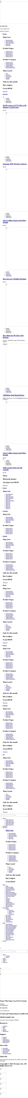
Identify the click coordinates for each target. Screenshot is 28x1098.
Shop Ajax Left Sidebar (11, 893)
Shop (4, 884)
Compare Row (9, 902)
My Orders (8, 916)
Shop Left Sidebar (10, 888)
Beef (4, 958)
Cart (7, 897)
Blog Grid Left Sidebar (11, 926)
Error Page (8, 938)
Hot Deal (5, 827)
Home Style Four (10, 823)
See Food (5, 962)
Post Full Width (9, 932)
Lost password (9, 921)
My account (5, 907)
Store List (11, 910)
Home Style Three (10, 822)
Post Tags (8, 935)
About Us (5, 826)
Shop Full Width (9, 887)
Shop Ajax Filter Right (11, 894)
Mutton (4, 959)
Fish (4, 961)
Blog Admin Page (10, 933)
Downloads (8, 918)
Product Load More (10, 892)
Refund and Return (10, 903)
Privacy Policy (9, 905)
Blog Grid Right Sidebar (11, 925)
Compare (8, 901)
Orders (10, 912)
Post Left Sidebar (10, 930)
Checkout (8, 898)
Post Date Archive (10, 934)
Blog (4, 923)
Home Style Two (9, 821)
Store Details (11, 911)
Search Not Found (10, 939)
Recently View (9, 906)
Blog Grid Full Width (10, 928)
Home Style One (9, 819)
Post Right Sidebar (10, 929)
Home (4, 818)
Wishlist (7, 900)
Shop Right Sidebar (10, 889)
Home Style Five (9, 824)
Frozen (7, 957)
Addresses (8, 920)
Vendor (7, 909)
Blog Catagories (9, 937)
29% (4, 344)
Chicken (8, 956)
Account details (9, 919)
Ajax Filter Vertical (10, 896)
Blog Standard (9, 924)
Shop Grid (8, 891)
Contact (4, 941)
